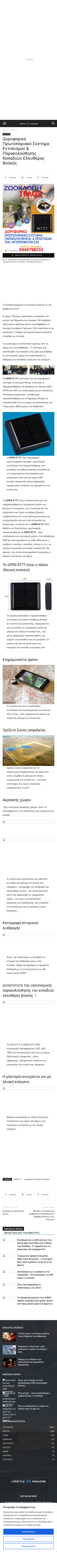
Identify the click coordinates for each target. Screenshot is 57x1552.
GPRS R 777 (18, 1179)
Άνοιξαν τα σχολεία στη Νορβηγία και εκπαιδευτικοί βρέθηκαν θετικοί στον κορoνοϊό (41, 1215)
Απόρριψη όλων (28, 1546)
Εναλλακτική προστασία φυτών (13, 1212)
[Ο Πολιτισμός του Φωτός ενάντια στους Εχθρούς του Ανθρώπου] (9, 1337)
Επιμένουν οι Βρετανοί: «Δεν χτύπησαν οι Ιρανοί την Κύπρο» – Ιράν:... (33, 1349)
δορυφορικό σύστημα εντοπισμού (37, 1179)
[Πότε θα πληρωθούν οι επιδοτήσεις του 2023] (9, 1287)
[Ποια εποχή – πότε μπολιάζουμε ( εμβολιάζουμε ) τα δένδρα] (9, 1399)
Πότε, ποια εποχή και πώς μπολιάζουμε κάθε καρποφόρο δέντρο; (32, 1383)
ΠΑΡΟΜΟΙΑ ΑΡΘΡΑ (13, 1229)
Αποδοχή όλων (28, 1532)
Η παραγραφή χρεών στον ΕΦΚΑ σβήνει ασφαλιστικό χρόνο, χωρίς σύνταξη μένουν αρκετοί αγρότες (35, 1300)
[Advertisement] (28, 29)
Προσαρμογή (28, 1539)
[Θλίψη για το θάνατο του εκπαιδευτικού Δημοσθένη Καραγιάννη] (9, 1362)
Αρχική (5, 130)
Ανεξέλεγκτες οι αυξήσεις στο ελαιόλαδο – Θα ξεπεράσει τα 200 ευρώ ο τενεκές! (35, 1274)
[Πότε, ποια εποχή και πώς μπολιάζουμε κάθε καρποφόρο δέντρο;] (9, 1387)
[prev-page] (26, 1310)
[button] (4, 123)
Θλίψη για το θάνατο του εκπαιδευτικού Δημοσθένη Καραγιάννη (31, 1362)
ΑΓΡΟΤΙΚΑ (14, 130)
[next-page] (30, 1310)
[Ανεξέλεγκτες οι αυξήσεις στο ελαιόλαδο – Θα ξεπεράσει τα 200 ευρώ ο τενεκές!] (9, 1274)
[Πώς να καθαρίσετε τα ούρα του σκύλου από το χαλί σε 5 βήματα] (9, 1413)
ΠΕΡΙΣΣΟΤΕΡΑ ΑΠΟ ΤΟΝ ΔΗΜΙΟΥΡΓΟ (22, 1232)
